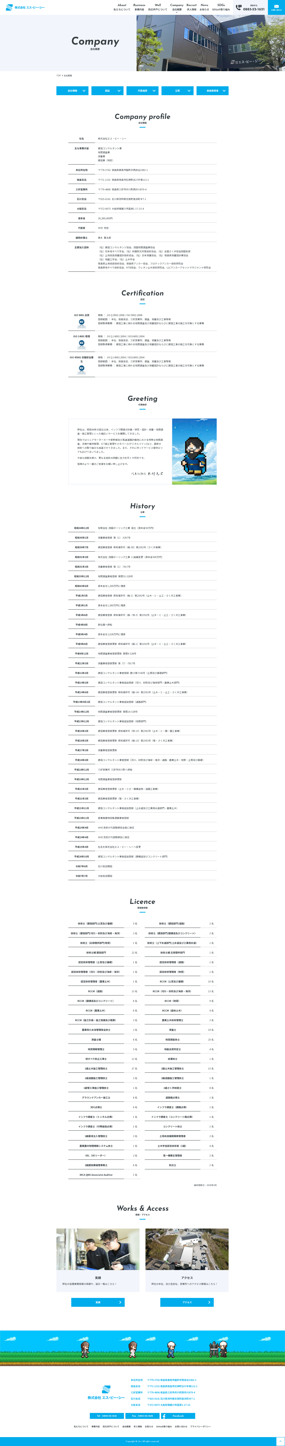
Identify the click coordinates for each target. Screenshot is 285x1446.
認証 (107, 90)
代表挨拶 (142, 90)
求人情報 (138, 1426)
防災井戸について (111, 1426)
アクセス (187, 1302)
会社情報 (72, 90)
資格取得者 (212, 90)
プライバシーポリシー (200, 1426)
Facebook (178, 1416)
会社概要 (126, 1426)
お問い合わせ (181, 1426)
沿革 (177, 90)
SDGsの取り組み (164, 1426)
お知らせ (149, 1426)
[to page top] (280, 1441)
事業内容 (95, 1426)
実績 (98, 1302)
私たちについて (81, 1426)
